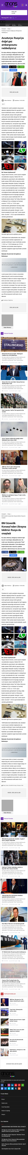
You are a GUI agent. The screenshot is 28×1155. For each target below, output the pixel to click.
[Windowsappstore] (12, 1088)
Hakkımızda (4, 1103)
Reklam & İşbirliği (6, 1110)
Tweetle (14, 66)
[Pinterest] (19, 1085)
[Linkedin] (12, 1085)
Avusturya (5, 300)
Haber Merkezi (7, 100)
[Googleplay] (9, 1088)
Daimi (7, 785)
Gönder (22, 66)
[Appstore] (5, 1088)
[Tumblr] (15, 1088)
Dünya (9, 28)
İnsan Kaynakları (6, 1107)
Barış (4, 785)
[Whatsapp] (22, 1085)
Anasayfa (4, 28)
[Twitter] (5, 1085)
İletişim (3, 1114)
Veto (22, 785)
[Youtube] (15, 1085)
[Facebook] (2, 1085)
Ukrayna (19, 785)
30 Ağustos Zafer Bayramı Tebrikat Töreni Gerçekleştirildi (17, 21)
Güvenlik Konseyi (13, 785)
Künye (3, 1099)
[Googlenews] (2, 1088)
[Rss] (19, 1088)
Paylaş (6, 66)
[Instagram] (9, 1085)
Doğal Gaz (10, 300)
